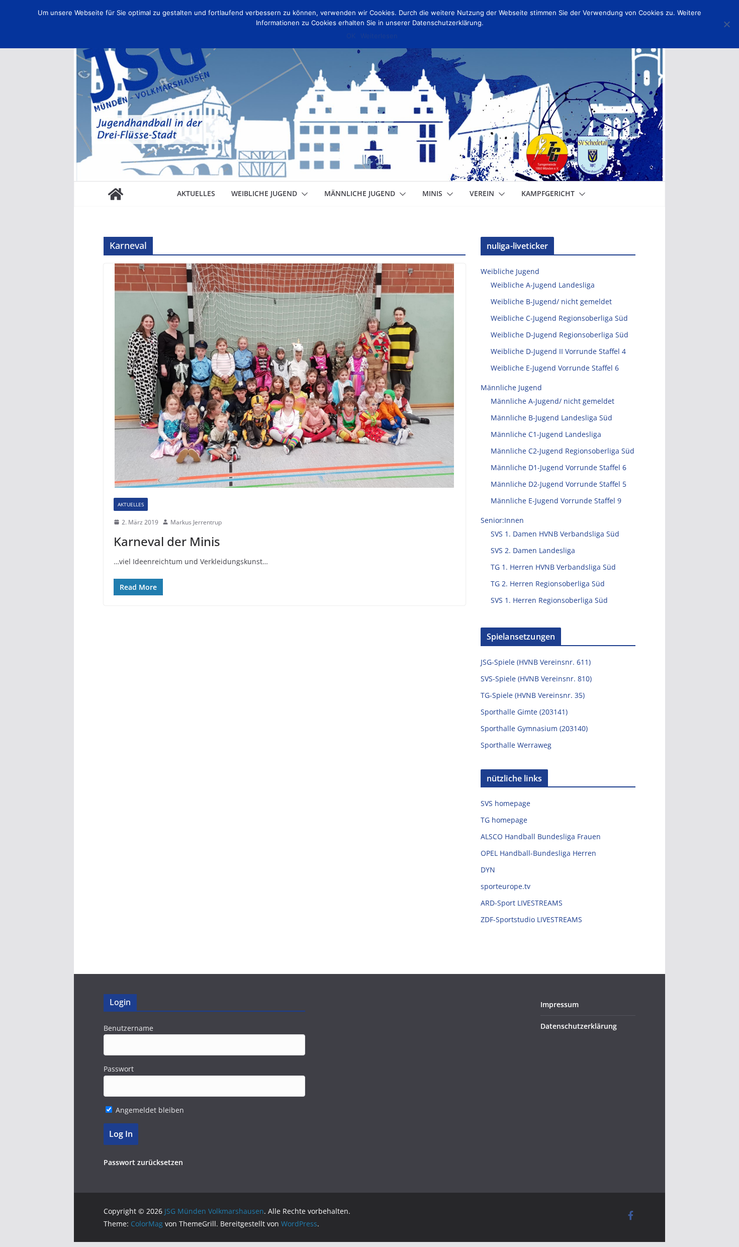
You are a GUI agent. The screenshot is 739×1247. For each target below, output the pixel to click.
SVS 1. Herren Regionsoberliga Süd (549, 600)
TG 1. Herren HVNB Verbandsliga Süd (553, 567)
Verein (482, 193)
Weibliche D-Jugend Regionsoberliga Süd (559, 334)
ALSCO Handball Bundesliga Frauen (541, 836)
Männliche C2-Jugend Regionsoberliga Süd (562, 451)
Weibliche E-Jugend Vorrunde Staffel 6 (555, 368)
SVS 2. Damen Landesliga (533, 550)
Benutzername (128, 1028)
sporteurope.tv (505, 886)
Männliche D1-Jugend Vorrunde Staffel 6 (558, 467)
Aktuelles (196, 193)
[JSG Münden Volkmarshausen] (116, 194)
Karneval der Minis (167, 541)
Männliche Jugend (359, 193)
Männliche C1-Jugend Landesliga (546, 434)
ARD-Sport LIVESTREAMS (522, 903)
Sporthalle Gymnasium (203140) (534, 728)
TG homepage (504, 820)
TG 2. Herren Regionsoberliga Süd (548, 583)
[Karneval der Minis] (285, 375)
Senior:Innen (502, 520)
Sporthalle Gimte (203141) (524, 712)
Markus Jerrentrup (196, 522)
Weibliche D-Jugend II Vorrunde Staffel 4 (558, 351)
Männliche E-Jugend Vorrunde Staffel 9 (556, 500)
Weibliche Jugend (264, 193)
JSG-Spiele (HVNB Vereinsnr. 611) (536, 662)
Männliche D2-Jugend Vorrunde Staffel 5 (558, 484)
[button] (302, 194)
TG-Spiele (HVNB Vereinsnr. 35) (533, 695)
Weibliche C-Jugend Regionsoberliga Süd (559, 318)
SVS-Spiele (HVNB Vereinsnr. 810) (536, 678)
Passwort (119, 1069)
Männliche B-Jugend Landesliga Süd (551, 417)
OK (350, 36)
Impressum (559, 1004)
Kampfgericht (548, 193)
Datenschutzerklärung (578, 1026)
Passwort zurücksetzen (143, 1162)
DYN (488, 869)
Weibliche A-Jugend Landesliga (543, 285)
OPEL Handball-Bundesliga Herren (538, 853)
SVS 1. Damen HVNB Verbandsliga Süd (555, 534)
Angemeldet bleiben (149, 1110)
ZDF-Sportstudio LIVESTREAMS (531, 919)
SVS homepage (505, 803)
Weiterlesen (379, 36)
